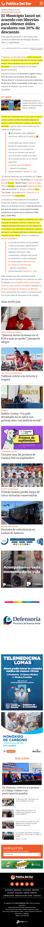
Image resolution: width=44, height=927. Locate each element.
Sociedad (10, 893)
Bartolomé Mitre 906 (10, 180)
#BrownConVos (29, 262)
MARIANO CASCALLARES (36, 48)
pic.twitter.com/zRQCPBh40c (19, 165)
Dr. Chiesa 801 (29, 192)
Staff (30, 895)
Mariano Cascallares (9, 239)
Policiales (19, 893)
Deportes (35, 890)
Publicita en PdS (21, 895)
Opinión (26, 893)
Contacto (37, 895)
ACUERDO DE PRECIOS (37, 49)
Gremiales (18, 890)
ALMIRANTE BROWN (11, 48)
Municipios (9, 890)
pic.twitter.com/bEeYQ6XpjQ (19, 265)
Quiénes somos (8, 895)
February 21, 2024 (30, 171)
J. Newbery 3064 (24, 189)
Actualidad (27, 890)
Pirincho (33, 893)
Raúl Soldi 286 (34, 186)
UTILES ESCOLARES (22, 48)
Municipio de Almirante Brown (15, 57)
